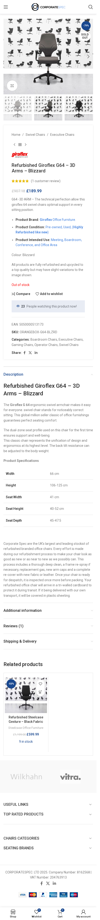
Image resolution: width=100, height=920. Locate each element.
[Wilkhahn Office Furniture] (26, 776)
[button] (8, 56)
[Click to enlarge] (12, 85)
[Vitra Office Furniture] (70, 776)
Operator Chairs (46, 345)
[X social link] (30, 353)
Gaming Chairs (22, 345)
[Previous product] (14, 144)
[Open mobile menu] (5, 7)
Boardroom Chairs (43, 339)
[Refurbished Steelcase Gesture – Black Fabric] (26, 695)
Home (16, 134)
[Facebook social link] (24, 353)
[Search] (90, 7)
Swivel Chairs (35, 134)
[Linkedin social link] (36, 353)
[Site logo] (48, 7)
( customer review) (45, 181)
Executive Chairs (62, 134)
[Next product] (25, 144)
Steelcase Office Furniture (25, 728)
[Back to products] (20, 144)
